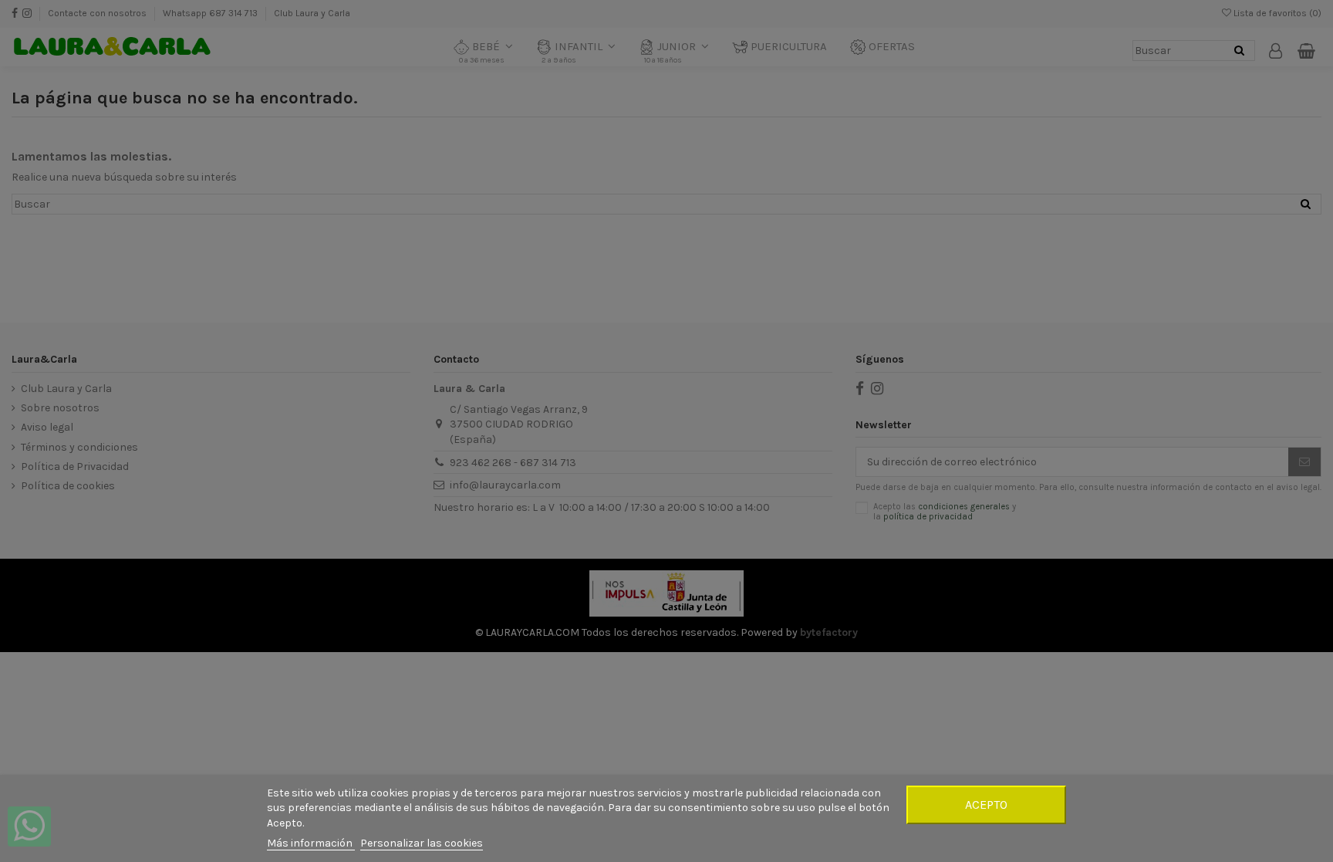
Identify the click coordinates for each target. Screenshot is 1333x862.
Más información (311, 843)
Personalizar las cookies (421, 843)
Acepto (986, 804)
